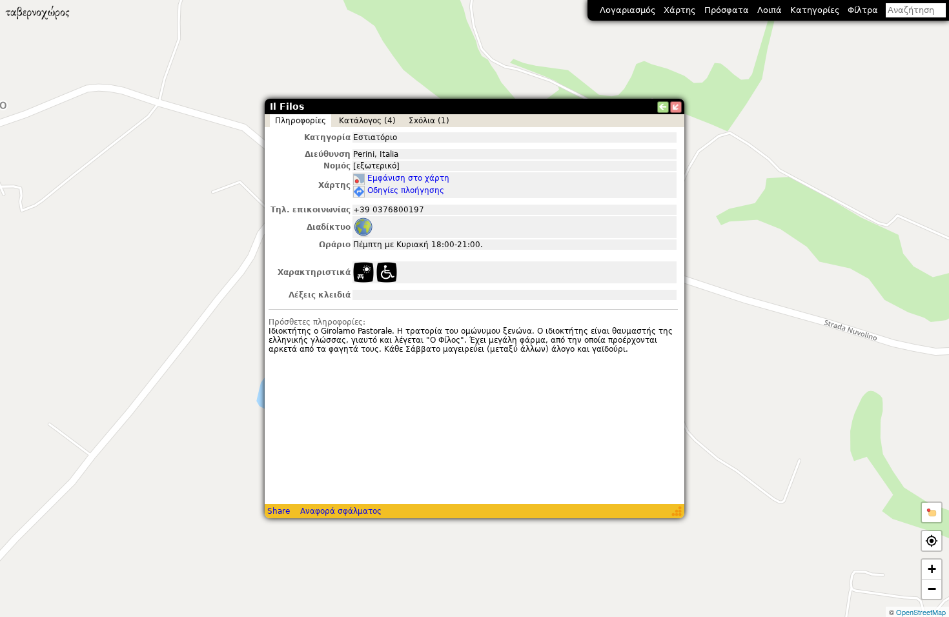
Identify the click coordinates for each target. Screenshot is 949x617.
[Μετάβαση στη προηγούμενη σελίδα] (663, 107)
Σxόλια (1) (429, 120)
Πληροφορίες (300, 120)
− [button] (932, 589)
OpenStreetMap (921, 612)
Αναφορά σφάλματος (341, 511)
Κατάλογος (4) (367, 120)
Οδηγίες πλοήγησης (405, 190)
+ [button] (932, 569)
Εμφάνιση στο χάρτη (408, 178)
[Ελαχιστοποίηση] (676, 107)
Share (278, 511)
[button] (931, 512)
